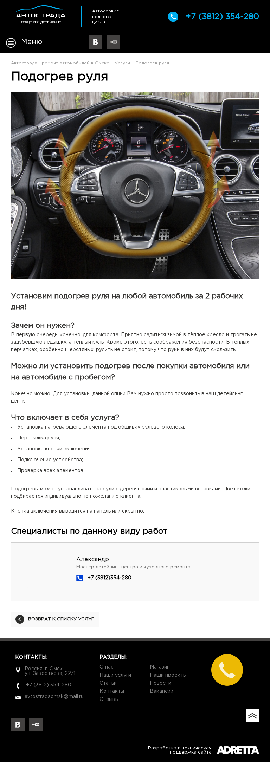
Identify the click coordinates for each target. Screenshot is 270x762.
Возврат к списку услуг (61, 619)
